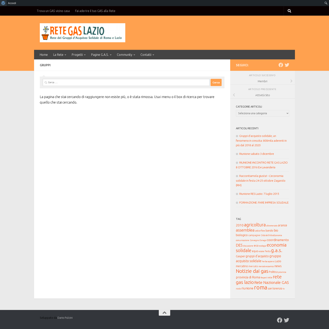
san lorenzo (275, 288)
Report (264, 277)
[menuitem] (3, 3)
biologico (242, 235)
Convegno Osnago (258, 240)
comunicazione (242, 240)
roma (260, 287)
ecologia (262, 246)
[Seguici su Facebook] (281, 65)
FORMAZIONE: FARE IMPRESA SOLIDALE (264, 202)
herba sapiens (268, 261)
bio (276, 230)
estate (261, 251)
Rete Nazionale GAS (271, 282)
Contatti (146, 54)
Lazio (278, 261)
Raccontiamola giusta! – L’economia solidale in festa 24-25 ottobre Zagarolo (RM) (260, 180)
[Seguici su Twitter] (287, 65)
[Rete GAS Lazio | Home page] (82, 32)
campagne (254, 235)
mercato (253, 266)
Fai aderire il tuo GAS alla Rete (95, 11)
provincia (282, 272)
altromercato (271, 225)
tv (284, 288)
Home (44, 54)
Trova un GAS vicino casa (53, 11)
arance (282, 225)
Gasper (240, 256)
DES (239, 245)
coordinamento (278, 240)
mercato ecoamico (266, 266)
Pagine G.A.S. (100, 54)
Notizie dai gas (252, 271)
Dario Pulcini (65, 317)
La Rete (58, 54)
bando (269, 230)
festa (268, 251)
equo (255, 251)
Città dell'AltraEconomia (271, 235)
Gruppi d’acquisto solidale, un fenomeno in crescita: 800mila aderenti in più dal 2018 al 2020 (261, 140)
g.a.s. (276, 250)
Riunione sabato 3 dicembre (256, 153)
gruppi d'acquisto (257, 256)
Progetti (77, 54)
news (278, 266)
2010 (240, 225)
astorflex (260, 230)
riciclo (238, 288)
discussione (248, 246)
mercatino (242, 266)
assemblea (245, 230)
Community (124, 54)
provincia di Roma (248, 277)
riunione (247, 288)
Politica (273, 271)
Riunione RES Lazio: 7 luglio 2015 (259, 193)
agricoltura (255, 224)
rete (269, 277)
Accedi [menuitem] (12, 3)
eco (256, 245)
